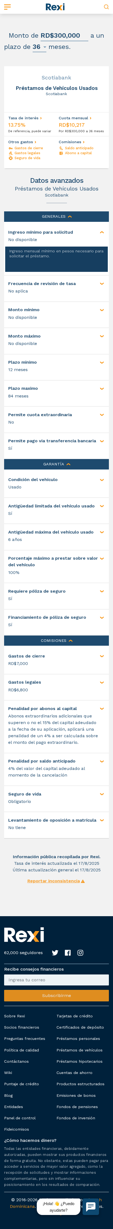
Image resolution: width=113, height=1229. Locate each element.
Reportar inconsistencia (53, 880)
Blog (8, 1095)
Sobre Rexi (14, 1016)
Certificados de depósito (80, 1027)
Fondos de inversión (75, 1118)
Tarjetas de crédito (74, 1016)
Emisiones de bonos (76, 1095)
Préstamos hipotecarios (79, 1061)
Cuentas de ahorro (74, 1072)
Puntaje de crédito (21, 1084)
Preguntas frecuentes (24, 1038)
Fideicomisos (16, 1129)
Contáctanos (16, 1061)
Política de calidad (21, 1050)
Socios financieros (21, 1027)
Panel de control (20, 1118)
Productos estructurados (80, 1084)
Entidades (13, 1106)
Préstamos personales (78, 1038)
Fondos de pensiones (77, 1106)
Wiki (8, 1072)
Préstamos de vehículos (79, 1050)
